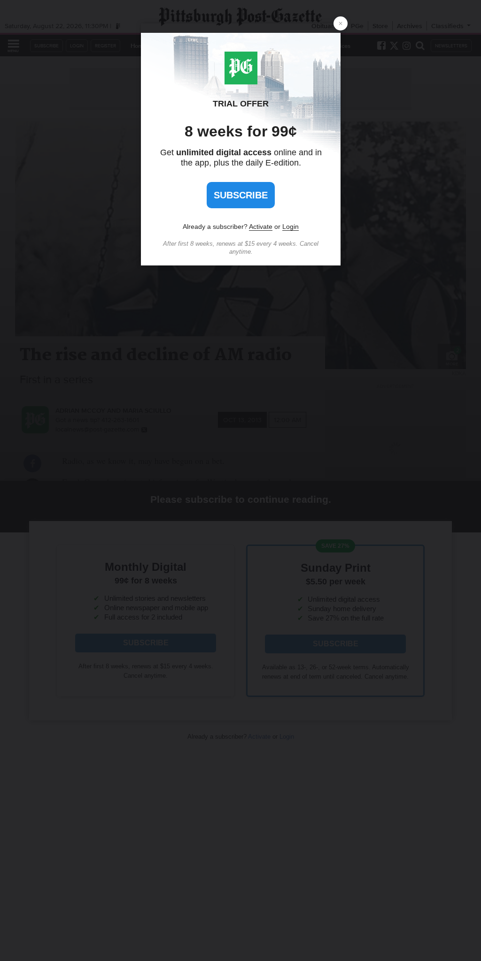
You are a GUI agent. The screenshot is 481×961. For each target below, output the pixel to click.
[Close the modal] (341, 23)
